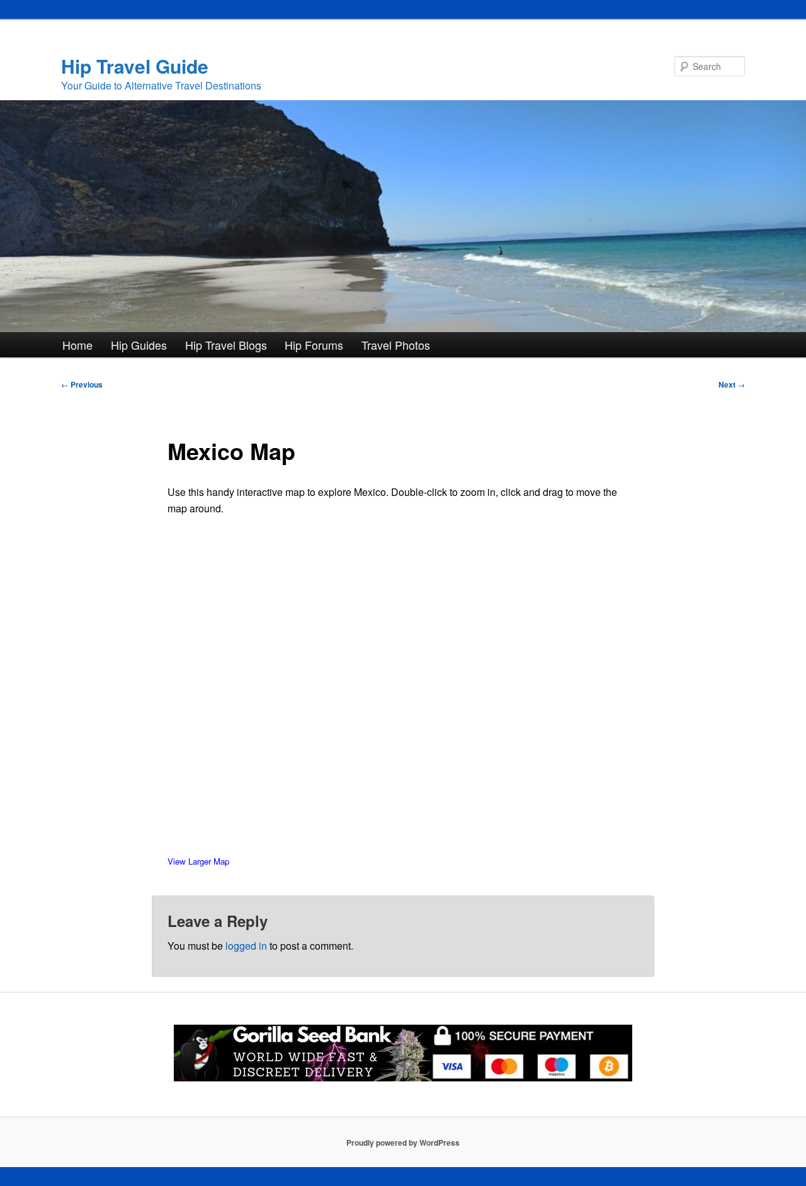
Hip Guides (139, 345)
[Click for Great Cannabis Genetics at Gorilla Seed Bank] (403, 1078)
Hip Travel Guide (134, 65)
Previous (82, 384)
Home (77, 345)
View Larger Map (198, 861)
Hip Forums (314, 345)
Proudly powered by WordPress (403, 1142)
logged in (246, 945)
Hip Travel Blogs (226, 345)
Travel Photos (395, 345)
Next (731, 384)
